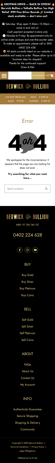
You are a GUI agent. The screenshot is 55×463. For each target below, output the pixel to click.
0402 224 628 (27, 235)
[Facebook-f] (19, 250)
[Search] (46, 189)
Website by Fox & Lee (27, 457)
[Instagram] (27, 250)
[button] (4, 76)
